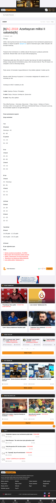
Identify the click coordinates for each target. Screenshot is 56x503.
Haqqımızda (46, 483)
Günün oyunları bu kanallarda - (16, 253)
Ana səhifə (3, 502)
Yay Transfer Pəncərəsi (8, 14)
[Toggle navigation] (53, 10)
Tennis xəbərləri (33, 483)
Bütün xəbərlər (28, 388)
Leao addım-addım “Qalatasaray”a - (14, 260)
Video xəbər (53, 502)
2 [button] (25, 348)
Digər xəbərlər (40, 502)
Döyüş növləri (4, 485)
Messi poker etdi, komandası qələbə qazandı (17, 254)
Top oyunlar (4, 483)
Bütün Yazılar (28, 352)
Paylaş (49, 268)
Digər (30, 485)
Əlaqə (44, 485)
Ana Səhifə (42, 21)
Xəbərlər (48, 21)
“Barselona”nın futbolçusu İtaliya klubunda (17, 258)
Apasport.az (23, 43)
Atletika (17, 481)
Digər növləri (18, 483)
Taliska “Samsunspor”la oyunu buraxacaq (16, 256)
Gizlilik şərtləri (46, 481)
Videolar (17, 485)
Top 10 (16, 488)
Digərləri (28, 423)
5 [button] (30, 348)
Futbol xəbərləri (33, 481)
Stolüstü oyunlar (5, 488)
